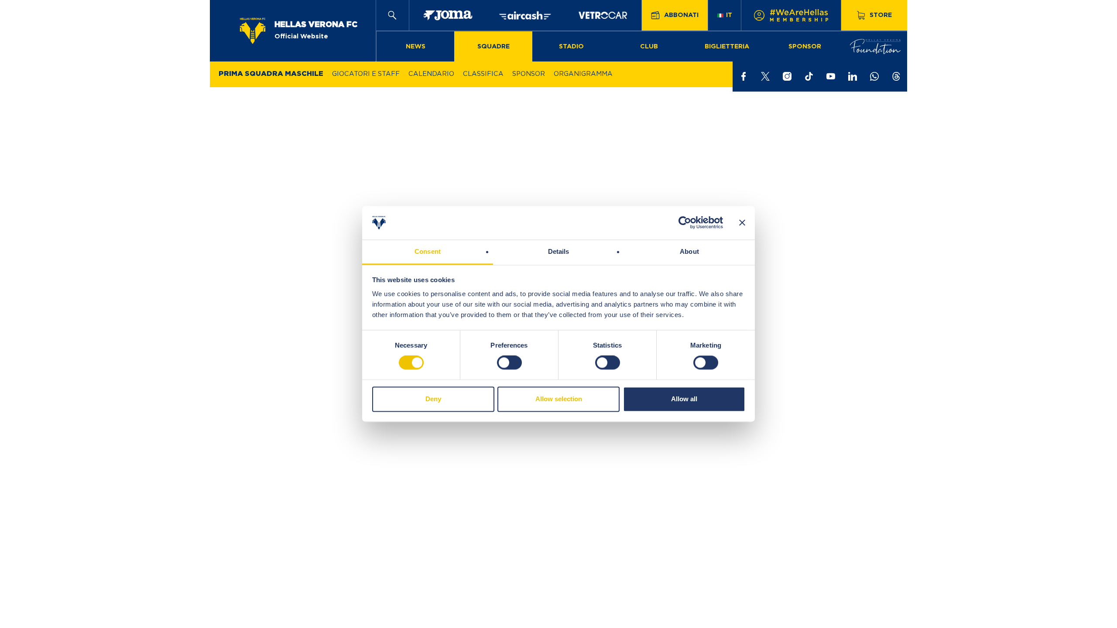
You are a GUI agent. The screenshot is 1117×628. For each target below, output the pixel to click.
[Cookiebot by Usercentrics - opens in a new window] (685, 222)
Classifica (483, 74)
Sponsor (528, 74)
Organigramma (583, 74)
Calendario (431, 74)
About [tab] (689, 251)
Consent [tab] (428, 251)
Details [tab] (558, 251)
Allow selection (558, 399)
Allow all (684, 399)
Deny (433, 399)
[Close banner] (742, 223)
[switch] (509, 363)
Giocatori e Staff (366, 74)
